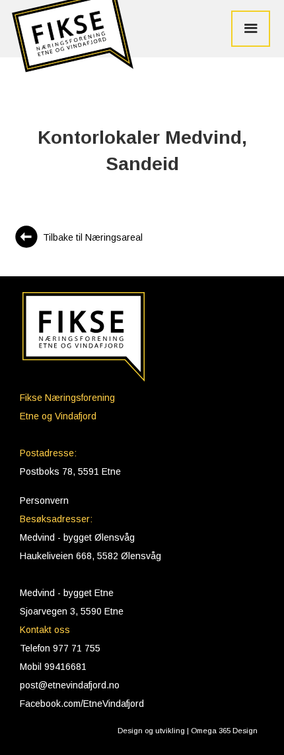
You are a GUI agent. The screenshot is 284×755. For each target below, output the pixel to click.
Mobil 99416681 (53, 666)
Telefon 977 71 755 (60, 648)
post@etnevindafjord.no (70, 685)
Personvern (44, 500)
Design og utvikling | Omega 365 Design (188, 731)
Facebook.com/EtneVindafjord (82, 703)
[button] (69, 41)
